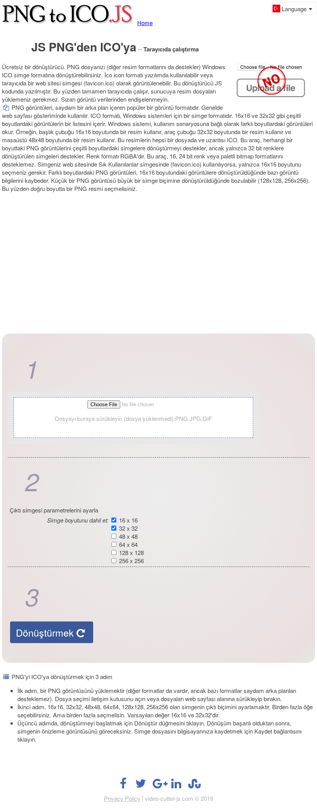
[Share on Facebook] (123, 785)
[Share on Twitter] (141, 785)
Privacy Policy (122, 798)
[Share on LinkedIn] (176, 785)
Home (145, 23)
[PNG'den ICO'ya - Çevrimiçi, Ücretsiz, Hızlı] (68, 23)
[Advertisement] (158, 256)
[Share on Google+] (158, 785)
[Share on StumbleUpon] (194, 785)
